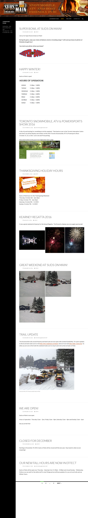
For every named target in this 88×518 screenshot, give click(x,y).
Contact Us (76, 18)
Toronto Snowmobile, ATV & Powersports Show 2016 (50, 122)
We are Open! (28, 408)
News (62, 18)
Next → (59, 483)
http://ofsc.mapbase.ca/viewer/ (49, 343)
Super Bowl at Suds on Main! (40, 28)
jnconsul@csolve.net (41, 127)
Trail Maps (68, 18)
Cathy (36, 32)
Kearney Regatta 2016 (35, 217)
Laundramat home (54, 18)
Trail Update (28, 334)
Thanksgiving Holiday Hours (41, 170)
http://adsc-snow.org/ (75, 343)
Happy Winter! (29, 69)
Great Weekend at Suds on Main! (43, 265)
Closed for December (35, 440)
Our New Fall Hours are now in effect (47, 463)
